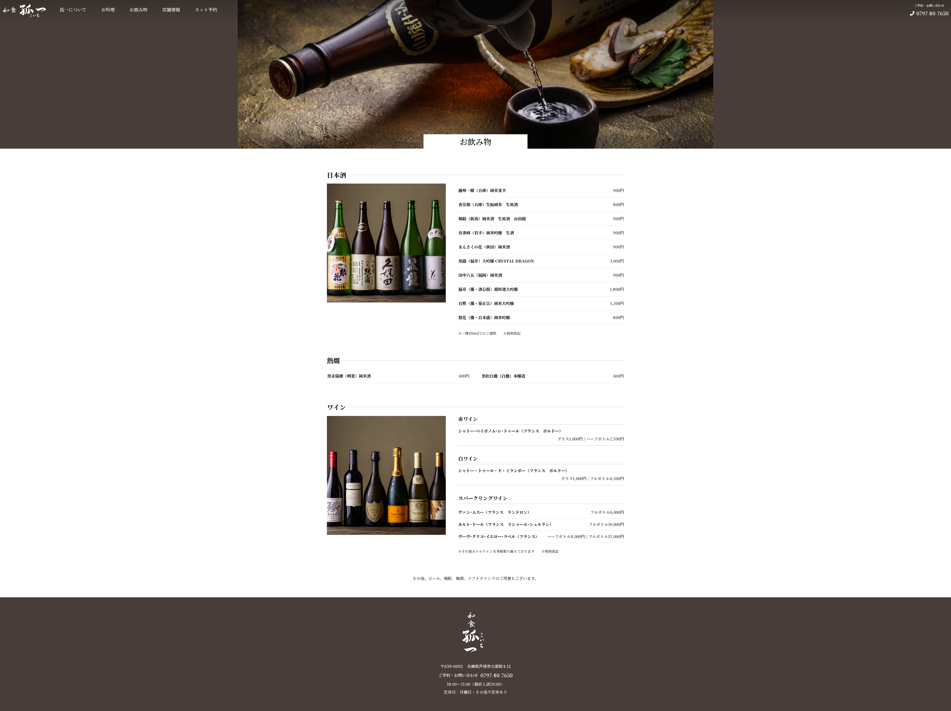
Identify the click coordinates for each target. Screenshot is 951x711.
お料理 (108, 9)
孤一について (73, 9)
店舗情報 (171, 9)
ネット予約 (206, 9)
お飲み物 (138, 9)
